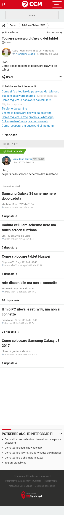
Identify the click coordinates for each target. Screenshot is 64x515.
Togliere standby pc (15, 462)
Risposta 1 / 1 (10, 144)
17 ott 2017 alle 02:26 (47, 54)
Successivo (53, 32)
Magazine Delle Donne (20, 486)
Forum (13, 25)
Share (9, 77)
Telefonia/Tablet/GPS (33, 25)
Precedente (11, 32)
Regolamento (50, 481)
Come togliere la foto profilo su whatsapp (28, 117)
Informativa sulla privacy (18, 481)
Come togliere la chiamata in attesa (24, 457)
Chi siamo (19, 476)
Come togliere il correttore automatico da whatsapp (33, 452)
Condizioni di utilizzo (38, 476)
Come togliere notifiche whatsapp (23, 447)
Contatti (37, 481)
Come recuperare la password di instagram (28, 125)
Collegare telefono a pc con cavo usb (25, 121)
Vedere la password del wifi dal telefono (27, 113)
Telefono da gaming (14, 108)
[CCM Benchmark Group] (32, 495)
